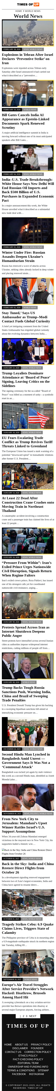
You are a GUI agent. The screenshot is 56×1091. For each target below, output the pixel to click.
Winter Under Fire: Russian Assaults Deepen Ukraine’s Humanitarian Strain (23, 257)
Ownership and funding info (28, 1066)
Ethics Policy (28, 1055)
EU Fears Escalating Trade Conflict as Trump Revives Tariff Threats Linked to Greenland (27, 442)
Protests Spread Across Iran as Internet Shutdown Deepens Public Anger (25, 631)
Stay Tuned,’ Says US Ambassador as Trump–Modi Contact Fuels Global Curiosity (26, 317)
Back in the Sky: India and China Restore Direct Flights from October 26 (28, 868)
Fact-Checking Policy (28, 1059)
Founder (37, 1048)
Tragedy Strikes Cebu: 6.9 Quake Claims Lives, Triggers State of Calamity (28, 928)
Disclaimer (20, 1048)
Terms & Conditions (21, 1070)
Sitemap (43, 1070)
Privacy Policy (41, 1044)
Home (8, 1044)
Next (32, 1016)
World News (36, 49)
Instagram (36, 1074)
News (26, 49)
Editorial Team (28, 1063)
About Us (21, 1044)
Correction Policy (37, 1052)
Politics (34, 814)
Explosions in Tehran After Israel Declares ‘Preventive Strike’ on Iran (27, 59)
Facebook (19, 1074)
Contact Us (13, 1052)
